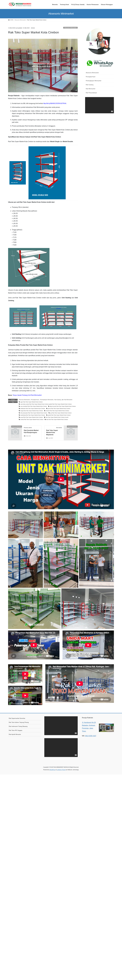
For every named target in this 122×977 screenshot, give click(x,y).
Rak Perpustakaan (91, 92)
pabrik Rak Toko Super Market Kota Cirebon (59, 415)
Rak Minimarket (68, 399)
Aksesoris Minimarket (70, 27)
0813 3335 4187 (90, 736)
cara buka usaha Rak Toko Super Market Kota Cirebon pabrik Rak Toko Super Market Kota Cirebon (46, 404)
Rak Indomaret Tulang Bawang (18, 726)
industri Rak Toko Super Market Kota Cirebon (57, 410)
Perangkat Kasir (35, 399)
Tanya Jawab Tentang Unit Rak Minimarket (27, 395)
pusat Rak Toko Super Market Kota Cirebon (31, 417)
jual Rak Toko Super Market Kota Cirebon (61, 413)
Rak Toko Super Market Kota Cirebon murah (57, 417)
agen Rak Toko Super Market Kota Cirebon (31, 402)
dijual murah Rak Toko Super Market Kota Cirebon (63, 406)
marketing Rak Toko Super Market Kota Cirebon (32, 415)
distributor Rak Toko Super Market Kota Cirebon (32, 408)
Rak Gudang (57, 399)
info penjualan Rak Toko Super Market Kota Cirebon (33, 413)
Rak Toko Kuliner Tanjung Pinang (19, 722)
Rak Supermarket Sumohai (17, 718)
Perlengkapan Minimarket (46, 399)
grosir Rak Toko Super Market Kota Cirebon (59, 408)
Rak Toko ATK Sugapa (15, 730)
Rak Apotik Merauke (15, 734)
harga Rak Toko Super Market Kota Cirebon (31, 410)
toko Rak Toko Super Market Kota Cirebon (57, 419)
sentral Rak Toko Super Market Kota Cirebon (31, 419)
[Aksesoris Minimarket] (15, 430)
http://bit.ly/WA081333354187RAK (54, 103)
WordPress (52, 769)
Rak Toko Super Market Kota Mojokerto (52, 432)
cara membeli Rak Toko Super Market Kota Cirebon (33, 406)
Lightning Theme (61, 769)
